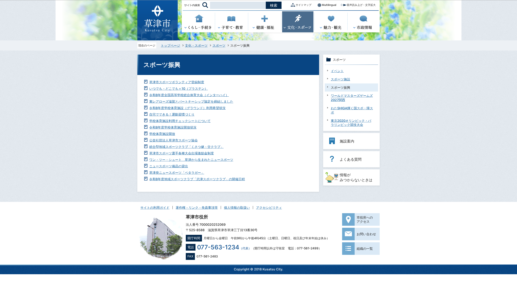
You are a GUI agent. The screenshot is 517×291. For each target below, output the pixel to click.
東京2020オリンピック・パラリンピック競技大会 (351, 123)
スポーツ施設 (340, 79)
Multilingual (329, 4)
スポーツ (218, 45)
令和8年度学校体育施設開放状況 (173, 127)
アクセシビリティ (269, 208)
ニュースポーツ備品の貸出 (168, 166)
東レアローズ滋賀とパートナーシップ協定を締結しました (191, 101)
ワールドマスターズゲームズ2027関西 (352, 98)
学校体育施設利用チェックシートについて (180, 121)
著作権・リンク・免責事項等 (197, 208)
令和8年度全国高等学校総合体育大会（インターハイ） (189, 95)
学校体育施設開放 (162, 134)
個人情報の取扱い (237, 208)
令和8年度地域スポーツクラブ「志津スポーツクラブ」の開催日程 (197, 179)
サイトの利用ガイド (154, 208)
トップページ (170, 45)
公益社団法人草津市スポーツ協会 (173, 140)
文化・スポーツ (196, 45)
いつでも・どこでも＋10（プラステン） (178, 88)
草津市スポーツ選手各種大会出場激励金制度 (181, 153)
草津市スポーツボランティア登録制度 (176, 82)
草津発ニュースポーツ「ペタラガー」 (176, 173)
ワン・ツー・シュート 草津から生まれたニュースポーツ (191, 160)
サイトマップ (303, 4)
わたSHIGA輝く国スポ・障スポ (352, 110)
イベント (337, 71)
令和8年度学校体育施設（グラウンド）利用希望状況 (187, 108)
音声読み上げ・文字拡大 (361, 4)
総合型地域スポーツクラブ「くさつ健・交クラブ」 (186, 147)
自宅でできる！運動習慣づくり (171, 114)
